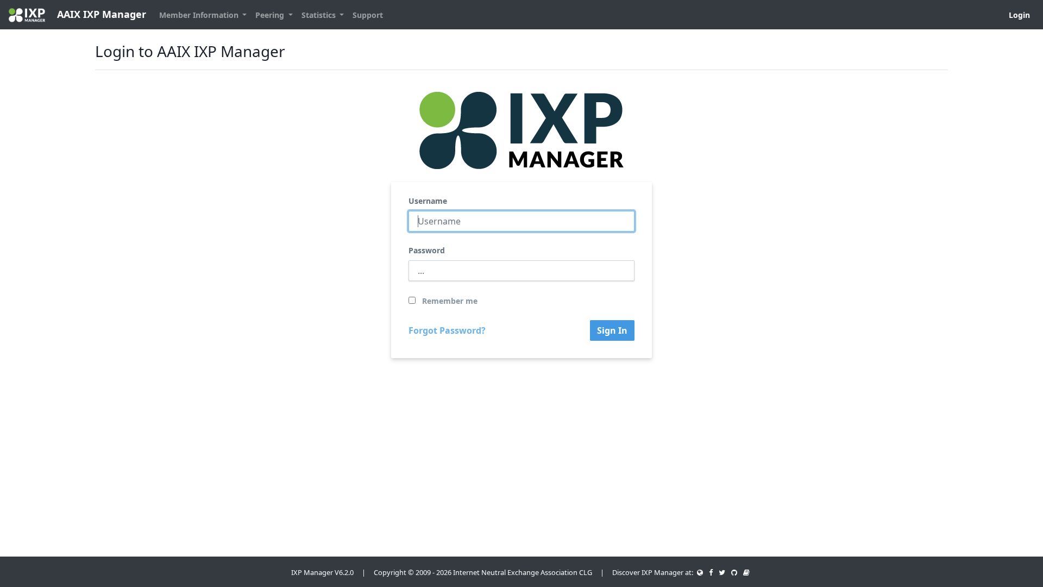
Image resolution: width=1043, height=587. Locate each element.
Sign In (612, 330)
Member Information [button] (200, 15)
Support (368, 15)
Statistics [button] (319, 15)
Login (1019, 15)
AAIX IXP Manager (100, 14)
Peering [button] (270, 15)
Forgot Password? (447, 330)
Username (428, 201)
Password (427, 250)
